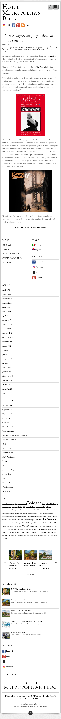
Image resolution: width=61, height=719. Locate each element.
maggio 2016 (7, 303)
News (4, 465)
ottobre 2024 (6, 290)
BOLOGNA (6, 262)
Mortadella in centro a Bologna (11, 526)
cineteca (53, 55)
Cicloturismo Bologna (39, 516)
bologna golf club (17, 507)
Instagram (39, 267)
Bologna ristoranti (11, 513)
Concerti (5, 422)
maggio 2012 (7, 359)
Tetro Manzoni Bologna (22, 535)
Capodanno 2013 (8, 414)
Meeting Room (7, 452)
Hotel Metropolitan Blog (21, 13)
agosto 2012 (6, 346)
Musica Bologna (35, 526)
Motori (4, 461)
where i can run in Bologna (37, 535)
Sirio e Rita (6, 474)
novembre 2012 (7, 341)
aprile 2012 (6, 363)
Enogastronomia (8, 431)
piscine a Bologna (8, 470)
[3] (33, 574)
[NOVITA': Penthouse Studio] (15, 559)
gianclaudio (9, 47)
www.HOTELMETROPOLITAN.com (30, 227)
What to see (6, 491)
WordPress (24, 707)
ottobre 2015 (6, 307)
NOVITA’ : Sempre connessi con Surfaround (27, 621)
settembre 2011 (7, 389)
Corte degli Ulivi (8, 427)
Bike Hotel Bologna (8, 504)
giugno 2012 (6, 354)
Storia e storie (7, 483)
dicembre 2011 (7, 376)
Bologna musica (41, 510)
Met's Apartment (8, 457)
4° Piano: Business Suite (20, 632)
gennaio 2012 (7, 372)
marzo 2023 (6, 294)
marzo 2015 (6, 311)
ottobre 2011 (6, 384)
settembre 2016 (7, 298)
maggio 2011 (7, 393)
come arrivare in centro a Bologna (23, 520)
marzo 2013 (6, 329)
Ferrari (9, 523)
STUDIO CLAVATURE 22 (12, 258)
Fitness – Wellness (9, 439)
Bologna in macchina (38, 507)
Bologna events (7, 405)
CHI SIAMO (6, 245)
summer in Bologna (8, 535)
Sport (4, 478)
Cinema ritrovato (7, 520)
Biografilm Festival (21, 504)
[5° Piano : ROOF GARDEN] (45, 559)
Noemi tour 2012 (11, 529)
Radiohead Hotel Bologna (22, 532)
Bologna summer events (35, 513)
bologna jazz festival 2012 (28, 510)
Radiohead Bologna (38, 529)
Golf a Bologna (16, 523)
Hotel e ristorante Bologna (42, 523)
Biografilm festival (38, 67)
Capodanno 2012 (8, 409)
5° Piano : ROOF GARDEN (44, 565)
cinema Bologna (38, 49)
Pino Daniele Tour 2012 (24, 529)
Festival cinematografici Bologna (31, 47)
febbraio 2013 (7, 333)
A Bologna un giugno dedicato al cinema (31, 38)
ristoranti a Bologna (37, 532)
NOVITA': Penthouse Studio (14, 565)
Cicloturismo (7, 418)
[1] (28, 574)
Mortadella (53, 523)
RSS (27, 25)
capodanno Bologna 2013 (15, 516)
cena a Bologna (28, 516)
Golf (4, 444)
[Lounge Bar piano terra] (30, 559)
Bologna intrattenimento (20, 49)
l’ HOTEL (6, 249)
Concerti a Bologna (45, 519)
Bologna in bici (27, 507)
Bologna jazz (16, 510)
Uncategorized (7, 487)
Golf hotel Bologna (27, 523)
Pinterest (39, 277)
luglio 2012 (6, 350)
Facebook (39, 262)
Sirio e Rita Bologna (49, 532)
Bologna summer (22, 513)
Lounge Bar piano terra (30, 564)
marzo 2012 (6, 367)
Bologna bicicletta (47, 504)
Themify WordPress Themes (38, 707)
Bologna (34, 502)
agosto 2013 (6, 320)
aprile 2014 (6, 316)
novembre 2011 (7, 380)
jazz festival (6, 448)
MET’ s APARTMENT (10, 254)
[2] (30, 574)
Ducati (4, 523)
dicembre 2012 (7, 337)
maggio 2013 (7, 324)
